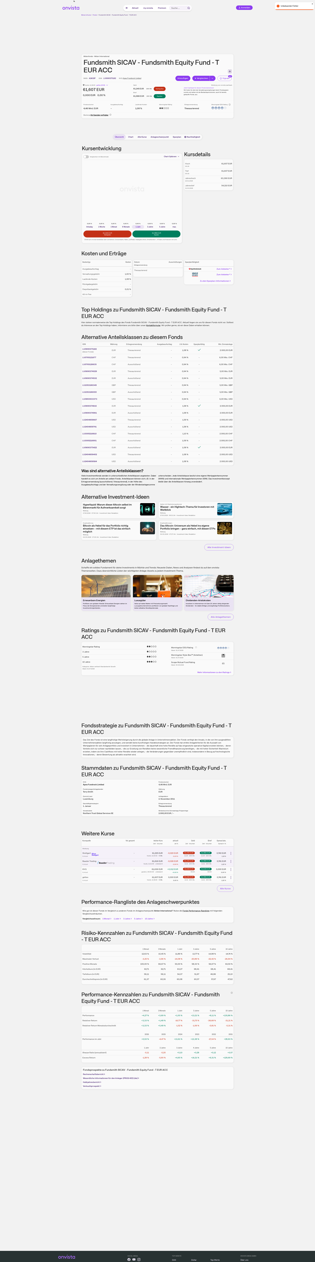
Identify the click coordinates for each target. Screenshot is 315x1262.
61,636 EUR (188, 869)
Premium (162, 8)
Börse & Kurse (86, 15)
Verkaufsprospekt (91, 1086)
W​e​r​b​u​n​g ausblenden (179, 33)
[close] (311, 4)
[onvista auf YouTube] (133, 1260)
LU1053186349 (89, 385)
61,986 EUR (205, 861)
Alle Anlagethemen (221, 616)
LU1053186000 (89, 392)
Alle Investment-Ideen (219, 547)
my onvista (148, 8)
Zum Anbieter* (223, 269)
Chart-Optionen (170, 156)
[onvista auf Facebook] (128, 1260)
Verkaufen (160, 89)
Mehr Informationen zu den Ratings (213, 672)
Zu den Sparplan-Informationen (214, 281)
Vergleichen (202, 78)
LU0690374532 (89, 378)
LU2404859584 (89, 461)
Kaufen (159, 96)
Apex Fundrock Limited (132, 78)
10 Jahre (149, 918)
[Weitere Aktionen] (231, 853)
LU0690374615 (89, 406)
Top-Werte (215, 1260)
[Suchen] (189, 8)
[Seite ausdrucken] (230, 71)
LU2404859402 (89, 454)
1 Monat (106, 918)
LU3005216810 (89, 433)
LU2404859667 (89, 419)
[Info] (230, 104)
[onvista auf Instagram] (138, 1260)
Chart (130, 137)
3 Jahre (126, 918)
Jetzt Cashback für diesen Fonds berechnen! (199, 88)
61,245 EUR (188, 853)
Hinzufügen (182, 78)
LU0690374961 (89, 413)
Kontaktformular (153, 325)
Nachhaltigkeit (193, 137)
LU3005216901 (89, 440)
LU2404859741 (89, 426)
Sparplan (177, 137)
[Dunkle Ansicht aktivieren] (74, 1)
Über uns (244, 1260)
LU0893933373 (89, 399)
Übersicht (119, 137)
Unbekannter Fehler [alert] (288, 6)
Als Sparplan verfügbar (99, 115)
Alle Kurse (142, 137)
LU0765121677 (89, 357)
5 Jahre (137, 918)
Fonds (95, 15)
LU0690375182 (89, 349)
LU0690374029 (89, 371)
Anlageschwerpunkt (160, 137)
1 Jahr (116, 918)
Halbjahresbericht (91, 1082)
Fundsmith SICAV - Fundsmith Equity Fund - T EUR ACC (118, 15)
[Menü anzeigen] (126, 8)
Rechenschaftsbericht (93, 1074)
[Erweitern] (212, 78)
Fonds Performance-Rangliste (196, 910)
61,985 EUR (205, 853)
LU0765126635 (89, 364)
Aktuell (135, 8)
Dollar (194, 1260)
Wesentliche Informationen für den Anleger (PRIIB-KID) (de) (110, 1078)
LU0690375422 (89, 447)
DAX (174, 1260)
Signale (226, 78)
